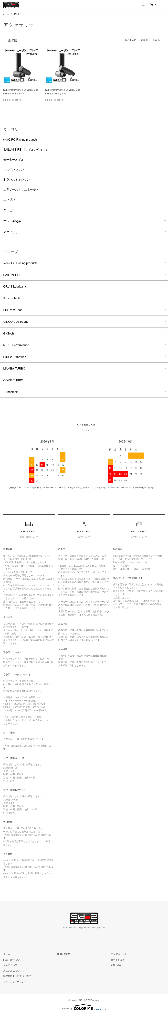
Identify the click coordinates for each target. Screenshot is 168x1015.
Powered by (67, 1008)
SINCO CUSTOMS (15, 321)
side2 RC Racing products (20, 139)
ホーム (6, 13)
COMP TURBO (13, 380)
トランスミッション (16, 179)
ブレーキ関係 (12, 221)
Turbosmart (10, 392)
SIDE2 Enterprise (14, 356)
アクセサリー (20, 13)
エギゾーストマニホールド (21, 189)
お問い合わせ (118, 965)
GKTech (8, 333)
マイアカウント (119, 954)
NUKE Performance (16, 345)
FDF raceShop (12, 310)
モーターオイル (13, 159)
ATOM (67, 954)
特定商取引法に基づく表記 (17, 976)
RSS (59, 954)
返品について (10, 965)
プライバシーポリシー (14, 981)
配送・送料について (13, 959)
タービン (9, 210)
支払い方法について (13, 970)
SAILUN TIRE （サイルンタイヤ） (26, 149)
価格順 (144, 40)
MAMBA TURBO (14, 368)
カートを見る (118, 959)
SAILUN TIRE (12, 274)
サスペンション (13, 169)
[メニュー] (163, 5)
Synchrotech (11, 298)
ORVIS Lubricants (15, 286)
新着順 (156, 40)
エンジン (9, 199)
